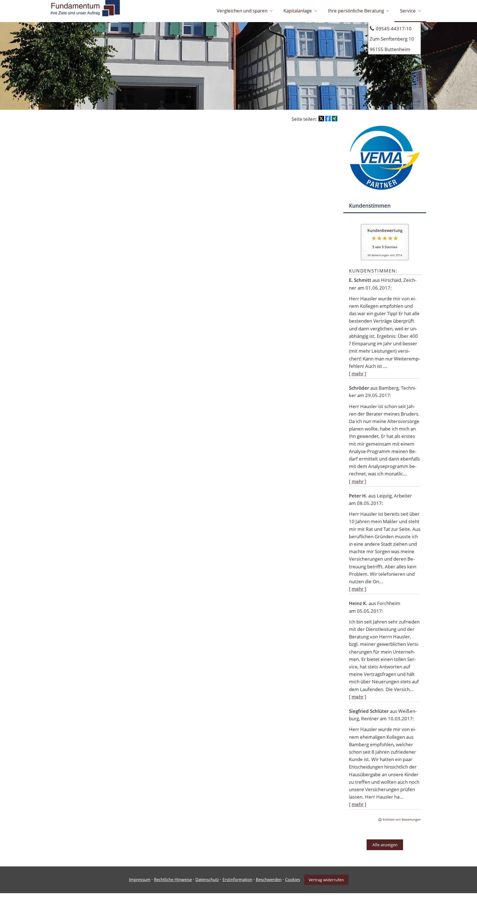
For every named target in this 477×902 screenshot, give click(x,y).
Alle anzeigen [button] (385, 844)
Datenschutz (207, 879)
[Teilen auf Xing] (334, 118)
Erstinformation (237, 879)
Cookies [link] (292, 879)
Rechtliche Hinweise (173, 879)
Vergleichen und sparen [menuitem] (242, 10)
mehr (358, 373)
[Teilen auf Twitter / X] (321, 118)
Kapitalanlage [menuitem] (297, 10)
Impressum (139, 879)
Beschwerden (269, 879)
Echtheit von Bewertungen (402, 819)
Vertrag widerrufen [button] (326, 879)
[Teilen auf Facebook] (328, 118)
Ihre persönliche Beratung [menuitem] (356, 10)
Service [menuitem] (408, 10)
